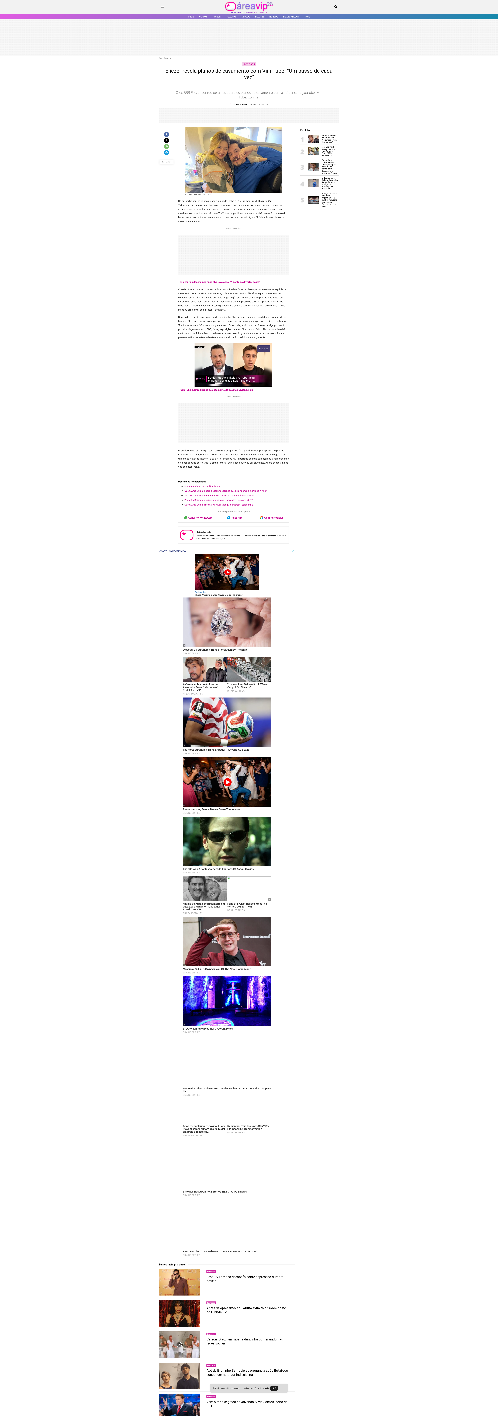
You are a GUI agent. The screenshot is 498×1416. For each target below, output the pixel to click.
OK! (274, 1388)
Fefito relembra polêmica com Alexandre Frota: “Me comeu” (329, 138)
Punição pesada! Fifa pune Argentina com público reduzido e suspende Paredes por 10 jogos (329, 200)
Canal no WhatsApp (200, 517)
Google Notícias (273, 517)
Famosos (167, 58)
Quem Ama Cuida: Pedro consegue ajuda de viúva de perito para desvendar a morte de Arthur (329, 166)
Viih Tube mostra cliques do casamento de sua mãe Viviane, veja (216, 390)
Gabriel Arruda (241, 104)
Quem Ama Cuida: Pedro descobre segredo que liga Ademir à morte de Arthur (225, 491)
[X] (166, 140)
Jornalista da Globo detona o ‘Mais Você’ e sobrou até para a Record (220, 495)
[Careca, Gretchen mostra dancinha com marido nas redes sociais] (179, 1344)
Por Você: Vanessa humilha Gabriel (202, 486)
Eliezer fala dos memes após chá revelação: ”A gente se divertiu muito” (220, 282)
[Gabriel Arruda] (231, 104)
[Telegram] (166, 152)
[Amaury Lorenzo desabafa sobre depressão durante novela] (179, 1281)
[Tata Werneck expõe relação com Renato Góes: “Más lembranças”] (313, 154)
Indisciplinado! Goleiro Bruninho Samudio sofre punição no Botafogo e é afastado (330, 183)
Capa (160, 58)
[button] (319, 7)
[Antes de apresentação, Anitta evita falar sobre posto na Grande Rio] (179, 1312)
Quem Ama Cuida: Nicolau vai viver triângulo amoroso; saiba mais (218, 504)
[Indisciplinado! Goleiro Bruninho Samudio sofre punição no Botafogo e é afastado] (313, 186)
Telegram (237, 517)
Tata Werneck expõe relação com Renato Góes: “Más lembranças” (328, 151)
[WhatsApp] (166, 146)
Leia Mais (264, 1388)
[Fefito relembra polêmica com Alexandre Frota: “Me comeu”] (313, 142)
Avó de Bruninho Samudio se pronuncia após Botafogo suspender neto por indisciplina (247, 1372)
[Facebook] (166, 134)
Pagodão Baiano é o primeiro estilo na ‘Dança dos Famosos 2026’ (218, 500)
